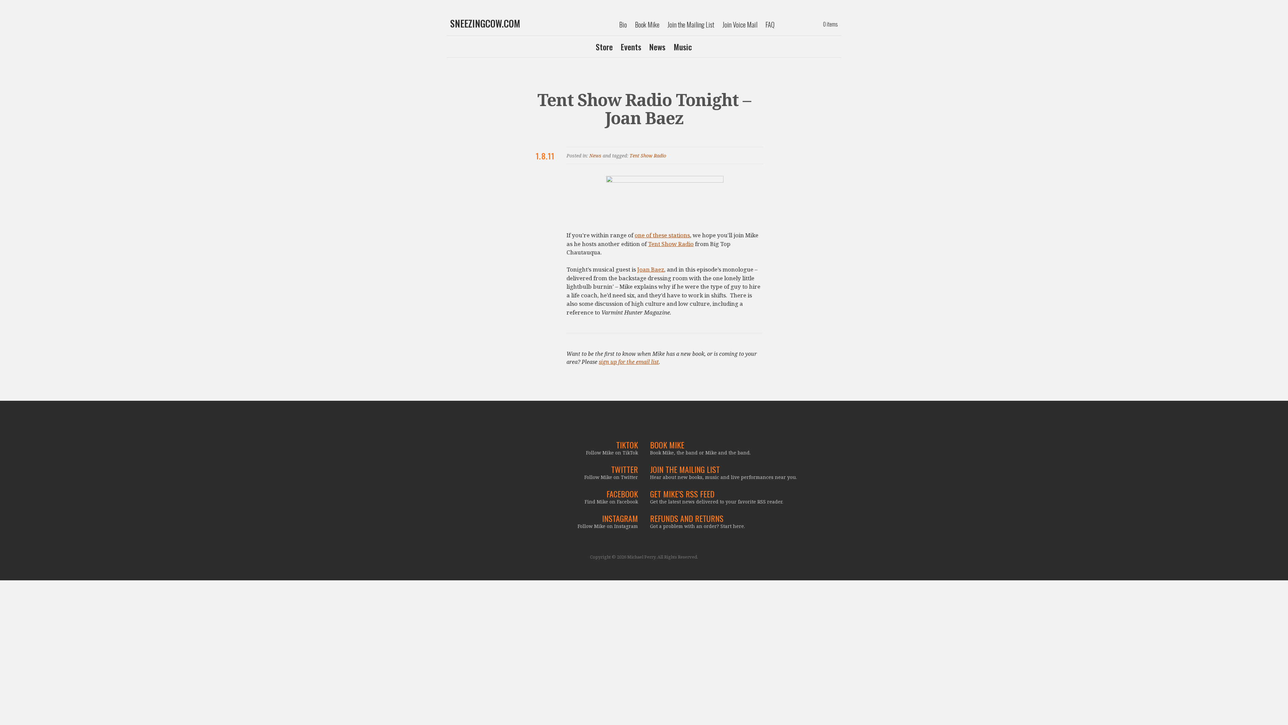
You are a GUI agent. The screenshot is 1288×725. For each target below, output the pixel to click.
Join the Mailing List (690, 24)
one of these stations (662, 235)
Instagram (620, 518)
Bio (623, 24)
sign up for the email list (629, 362)
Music (683, 47)
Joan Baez (650, 269)
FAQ (769, 24)
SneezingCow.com (485, 23)
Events (631, 47)
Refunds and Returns (686, 518)
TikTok (627, 445)
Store (604, 47)
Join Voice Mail (739, 24)
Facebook (622, 494)
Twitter (624, 469)
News (657, 47)
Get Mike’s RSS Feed (682, 494)
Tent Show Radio (648, 155)
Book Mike (647, 24)
